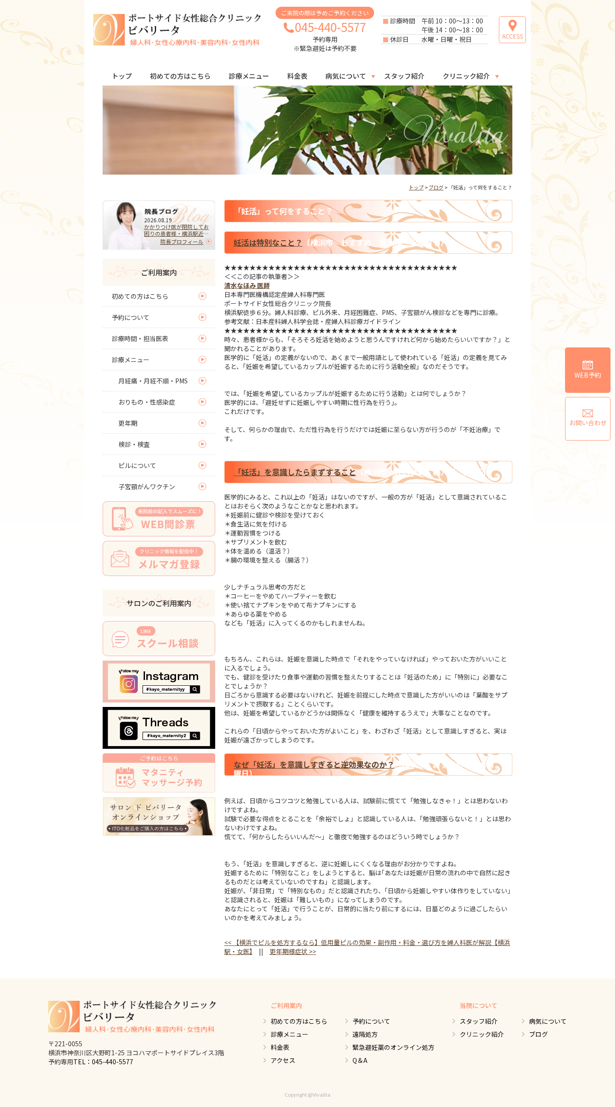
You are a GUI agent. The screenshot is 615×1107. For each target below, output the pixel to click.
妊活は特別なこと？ (268, 242)
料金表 (297, 76)
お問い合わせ (588, 422)
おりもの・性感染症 (146, 401)
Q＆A (360, 1060)
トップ (122, 76)
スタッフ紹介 (404, 76)
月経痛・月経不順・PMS (153, 380)
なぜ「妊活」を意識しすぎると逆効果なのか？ (314, 764)
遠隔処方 (365, 1034)
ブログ (436, 187)
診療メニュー (249, 76)
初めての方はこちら (180, 76)
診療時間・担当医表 (140, 338)
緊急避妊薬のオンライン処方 (393, 1047)
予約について (130, 317)
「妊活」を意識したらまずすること (295, 471)
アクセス (283, 1060)
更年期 (127, 423)
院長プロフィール (181, 241)
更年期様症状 (293, 951)
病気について (346, 76)
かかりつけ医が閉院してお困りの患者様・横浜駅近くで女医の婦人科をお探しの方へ (176, 230)
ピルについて (137, 465)
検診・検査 (134, 444)
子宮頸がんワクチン (146, 486)
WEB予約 (587, 374)
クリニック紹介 (466, 76)
